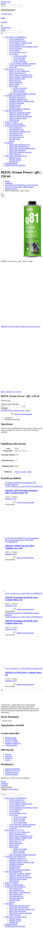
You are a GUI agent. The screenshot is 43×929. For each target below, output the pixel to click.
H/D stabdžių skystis (16, 133)
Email (28, 410)
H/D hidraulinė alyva (16, 135)
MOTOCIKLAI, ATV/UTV (14, 69)
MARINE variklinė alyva (17, 97)
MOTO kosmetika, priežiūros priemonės (22, 94)
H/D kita (12, 141)
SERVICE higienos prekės (18, 118)
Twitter (10, 410)
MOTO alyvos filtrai (20, 88)
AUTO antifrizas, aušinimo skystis (20, 43)
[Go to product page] (23, 484)
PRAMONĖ (9, 143)
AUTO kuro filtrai (19, 58)
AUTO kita (13, 67)
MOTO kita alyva (15, 80)
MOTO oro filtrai (19, 90)
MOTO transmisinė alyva (17, 73)
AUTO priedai (14, 50)
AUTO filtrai (13, 54)
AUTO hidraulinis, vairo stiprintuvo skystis (23, 46)
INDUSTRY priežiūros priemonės (20, 152)
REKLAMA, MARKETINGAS (16, 156)
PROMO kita (13, 161)
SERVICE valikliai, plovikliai (19, 114)
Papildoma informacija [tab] (12, 419)
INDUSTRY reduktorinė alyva (19, 145)
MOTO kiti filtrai (19, 92)
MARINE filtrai (14, 107)
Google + (22, 410)
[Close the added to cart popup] (19, 789)
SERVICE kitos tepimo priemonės (20, 116)
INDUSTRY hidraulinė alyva (19, 146)
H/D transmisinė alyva (16, 129)
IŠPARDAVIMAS (11, 163)
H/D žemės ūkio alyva (16, 137)
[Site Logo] (5, 2)
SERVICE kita (14, 120)
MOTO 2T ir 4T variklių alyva (19, 71)
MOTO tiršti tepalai (15, 82)
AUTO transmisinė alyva (17, 41)
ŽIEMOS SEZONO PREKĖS (15, 165)
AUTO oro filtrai (19, 60)
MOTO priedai (14, 84)
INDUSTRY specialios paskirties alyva (22, 148)
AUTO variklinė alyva (16, 39)
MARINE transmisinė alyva (18, 99)
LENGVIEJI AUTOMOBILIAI (15, 37)
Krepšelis (4, 789)
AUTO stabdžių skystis (17, 45)
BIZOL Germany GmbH (23, 472)
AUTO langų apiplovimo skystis (20, 65)
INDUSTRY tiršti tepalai (17, 150)
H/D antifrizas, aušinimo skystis (19, 131)
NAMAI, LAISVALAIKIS (14, 124)
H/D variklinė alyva (15, 128)
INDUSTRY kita (14, 154)
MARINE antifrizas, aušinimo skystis (21, 101)
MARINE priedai (15, 105)
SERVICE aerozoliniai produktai (20, 112)
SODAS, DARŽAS (11, 122)
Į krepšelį (4, 408)
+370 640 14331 (6, 14)
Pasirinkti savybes (11, 499)
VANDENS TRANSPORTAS (15, 95)
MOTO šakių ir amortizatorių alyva (20, 75)
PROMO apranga (15, 158)
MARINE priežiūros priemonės (19, 109)
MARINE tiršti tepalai (16, 103)
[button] (3, 4)
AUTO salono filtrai (20, 62)
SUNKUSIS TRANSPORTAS (15, 126)
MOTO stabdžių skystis (17, 79)
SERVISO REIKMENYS (13, 111)
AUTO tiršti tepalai (15, 48)
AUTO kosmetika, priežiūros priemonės (22, 63)
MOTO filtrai (13, 86)
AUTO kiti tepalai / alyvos (18, 52)
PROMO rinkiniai (15, 160)
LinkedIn (16, 410)
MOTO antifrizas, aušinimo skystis (20, 77)
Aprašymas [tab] (8, 418)
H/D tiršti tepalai (14, 139)
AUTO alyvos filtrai (20, 56)
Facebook (4, 410)
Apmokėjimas (13, 789)
